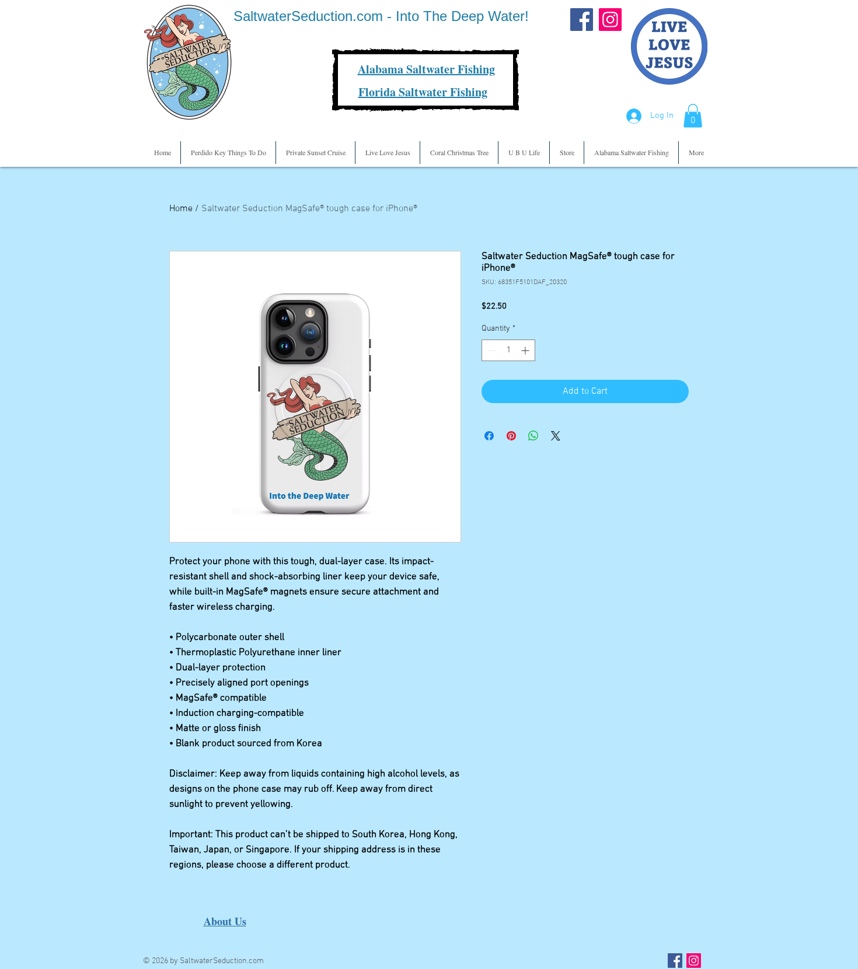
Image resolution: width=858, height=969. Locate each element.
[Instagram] (610, 19)
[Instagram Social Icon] (693, 960)
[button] (693, 116)
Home (181, 209)
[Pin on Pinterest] (511, 436)
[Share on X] (556, 436)
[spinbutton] (508, 350)
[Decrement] (490, 350)
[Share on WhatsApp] (533, 436)
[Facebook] (581, 19)
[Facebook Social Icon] (675, 960)
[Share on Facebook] (489, 436)
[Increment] (526, 350)
